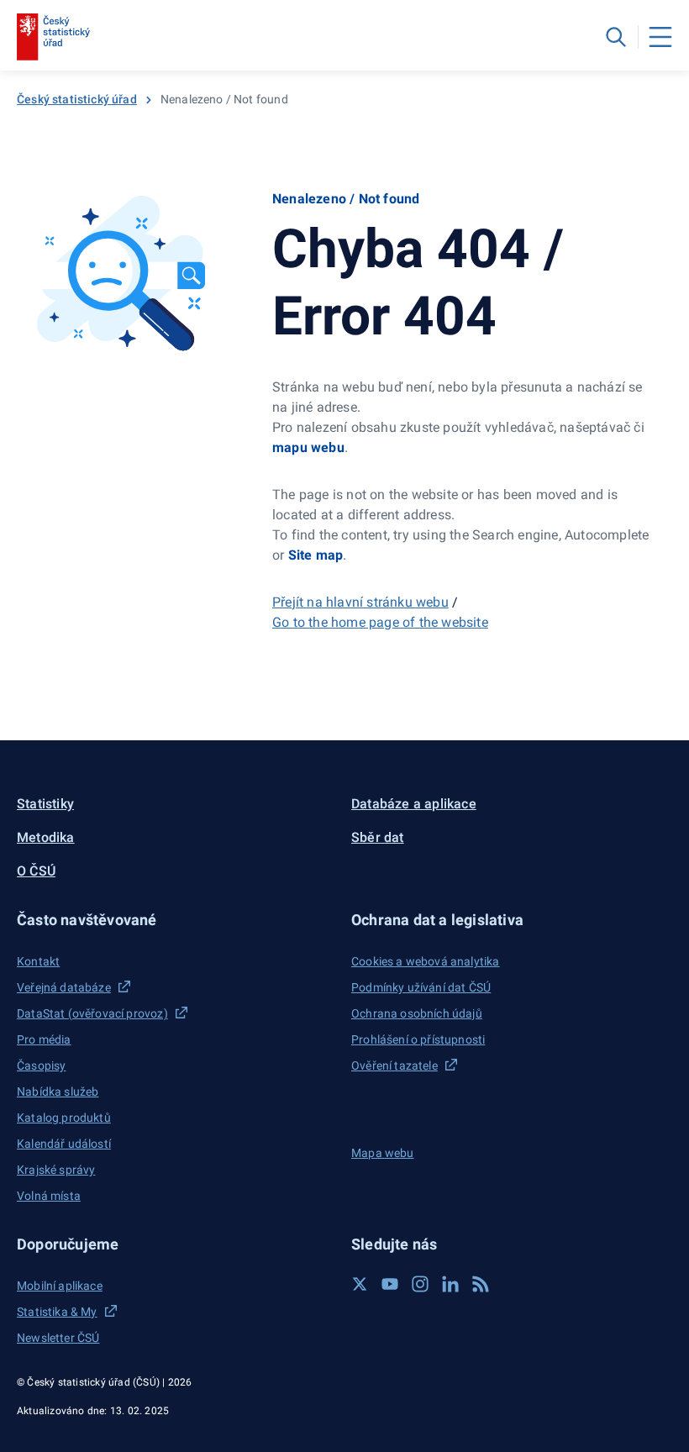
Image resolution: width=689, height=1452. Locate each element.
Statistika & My (57, 1311)
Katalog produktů (64, 1117)
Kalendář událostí (64, 1143)
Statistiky (45, 804)
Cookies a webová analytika (425, 961)
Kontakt (38, 961)
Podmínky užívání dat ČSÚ (421, 987)
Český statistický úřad (77, 99)
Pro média (44, 1039)
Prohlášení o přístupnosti (418, 1039)
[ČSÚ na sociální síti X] (359, 1284)
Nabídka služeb (57, 1091)
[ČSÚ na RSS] (480, 1284)
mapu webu (308, 447)
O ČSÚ (36, 871)
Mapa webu (382, 1153)
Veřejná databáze (64, 987)
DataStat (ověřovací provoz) (92, 1013)
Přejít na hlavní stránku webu (360, 602)
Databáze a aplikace (413, 804)
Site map (316, 555)
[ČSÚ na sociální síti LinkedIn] (450, 1284)
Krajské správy (56, 1169)
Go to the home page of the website (380, 622)
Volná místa (49, 1195)
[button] (177, 919)
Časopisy (41, 1065)
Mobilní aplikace (60, 1285)
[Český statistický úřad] (53, 36)
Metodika (46, 837)
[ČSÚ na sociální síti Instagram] (420, 1284)
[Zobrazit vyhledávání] (616, 37)
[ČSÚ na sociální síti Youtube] (389, 1284)
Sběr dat (377, 837)
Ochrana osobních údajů (416, 1013)
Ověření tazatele (394, 1065)
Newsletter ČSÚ (58, 1337)
